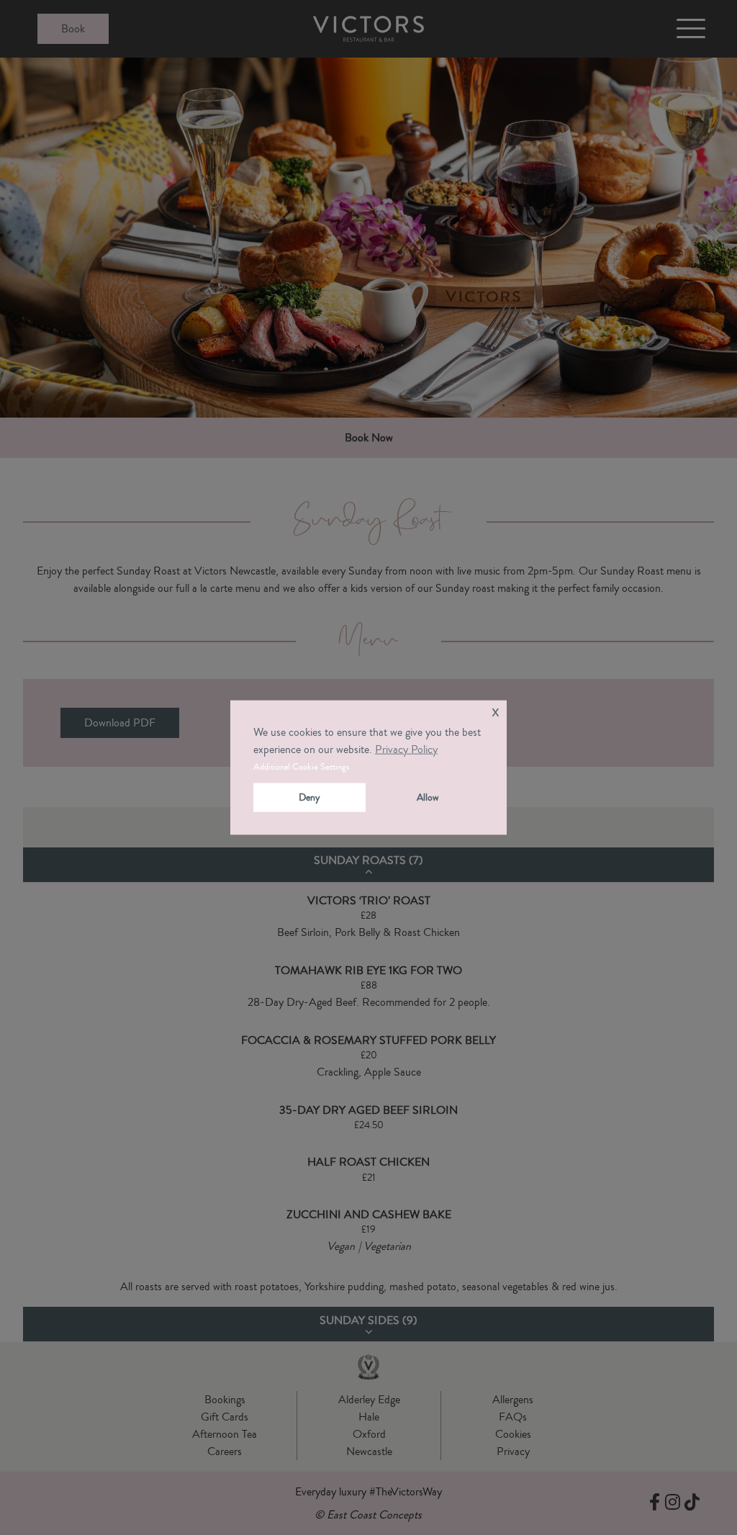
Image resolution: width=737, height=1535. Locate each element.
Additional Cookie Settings (301, 767)
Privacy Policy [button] (406, 749)
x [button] (495, 711)
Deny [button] (309, 797)
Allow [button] (427, 797)
